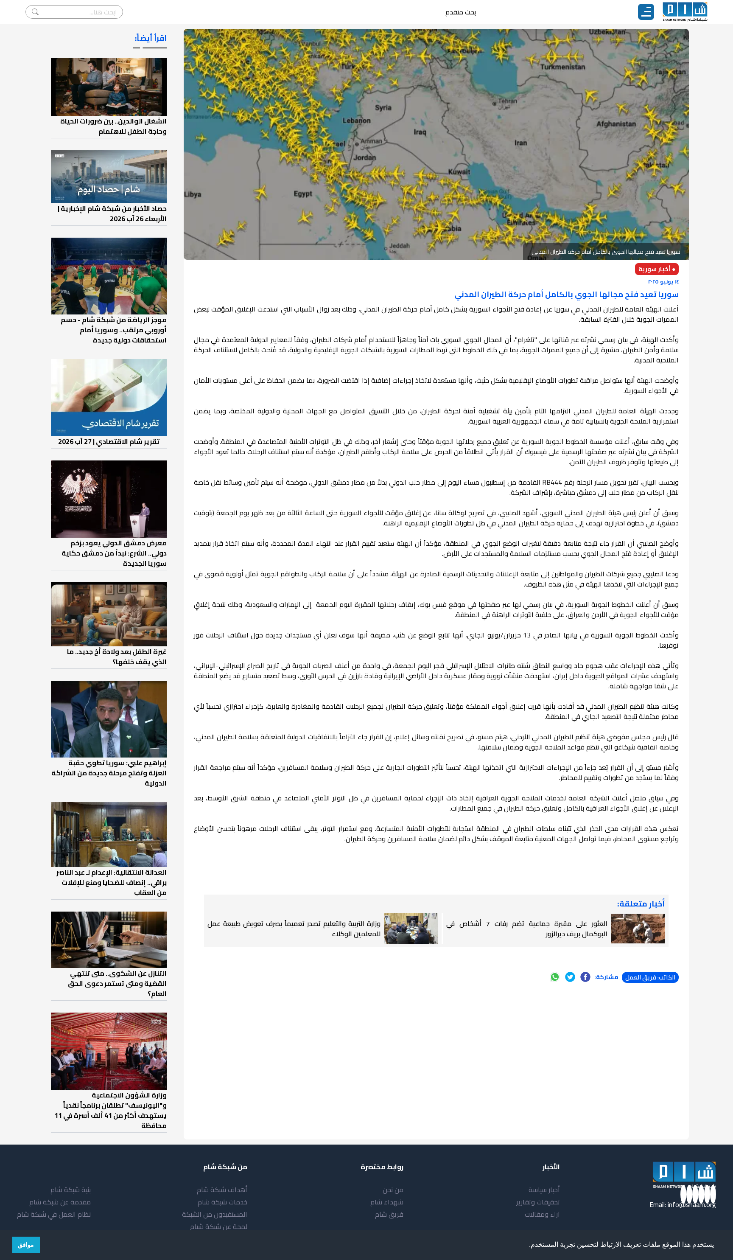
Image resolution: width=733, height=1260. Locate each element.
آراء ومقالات (542, 1214)
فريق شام (389, 1214)
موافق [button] (26, 1244)
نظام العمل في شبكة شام (54, 1214)
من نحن (393, 1189)
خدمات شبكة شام (222, 1202)
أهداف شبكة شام (222, 1189)
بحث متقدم (460, 12)
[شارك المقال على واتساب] (555, 977)
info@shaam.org (692, 1204)
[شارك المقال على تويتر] (570, 977)
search (35, 11)
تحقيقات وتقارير (538, 1202)
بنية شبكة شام (70, 1189)
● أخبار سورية (656, 269)
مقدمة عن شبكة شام (60, 1202)
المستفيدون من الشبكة (214, 1214)
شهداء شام (386, 1202)
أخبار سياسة (544, 1189)
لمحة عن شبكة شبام (218, 1226)
